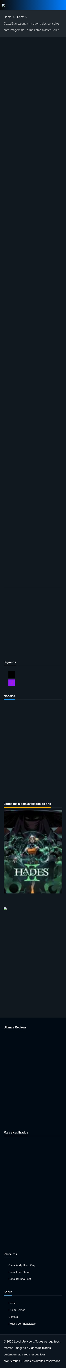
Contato (13, 1316)
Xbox (20, 17)
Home (8, 17)
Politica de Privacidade (22, 1323)
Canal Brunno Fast (19, 1278)
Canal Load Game (19, 1272)
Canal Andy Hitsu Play (21, 1265)
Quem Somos (16, 1310)
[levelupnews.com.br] (3, 5)
